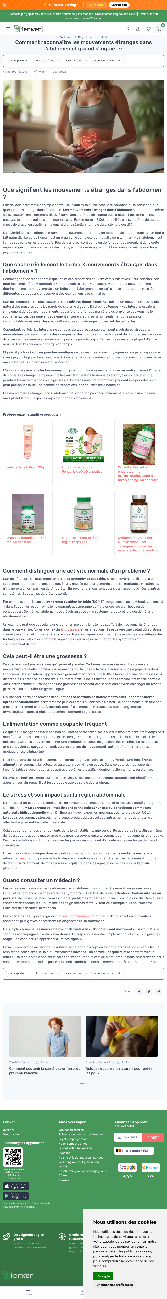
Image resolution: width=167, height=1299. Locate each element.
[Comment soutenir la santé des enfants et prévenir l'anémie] (45, 1036)
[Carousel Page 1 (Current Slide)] (82, 1083)
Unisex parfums (72, 60)
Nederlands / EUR (135, 1151)
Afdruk (63, 1175)
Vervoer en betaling (71, 1130)
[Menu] (8, 28)
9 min (42, 72)
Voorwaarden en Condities (75, 1148)
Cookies (64, 1180)
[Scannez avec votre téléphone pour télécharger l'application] (14, 1157)
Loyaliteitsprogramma (73, 1139)
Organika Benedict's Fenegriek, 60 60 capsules (82, 469)
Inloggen (153, 1137)
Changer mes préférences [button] (115, 1284)
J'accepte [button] (103, 1276)
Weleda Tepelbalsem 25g (25, 467)
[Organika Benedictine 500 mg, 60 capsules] (28, 512)
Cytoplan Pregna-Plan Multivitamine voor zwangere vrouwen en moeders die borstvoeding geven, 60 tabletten (138, 544)
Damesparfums (18, 60)
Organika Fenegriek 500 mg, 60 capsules (80, 540)
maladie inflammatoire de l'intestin (82, 916)
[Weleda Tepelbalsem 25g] (28, 442)
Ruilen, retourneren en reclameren (81, 1134)
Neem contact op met (73, 1143)
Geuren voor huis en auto (106, 60)
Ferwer (68, 37)
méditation (28, 858)
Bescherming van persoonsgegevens (83, 1171)
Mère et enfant (98, 37)
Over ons (8, 1130)
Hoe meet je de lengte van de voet (81, 1157)
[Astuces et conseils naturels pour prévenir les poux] (122, 1036)
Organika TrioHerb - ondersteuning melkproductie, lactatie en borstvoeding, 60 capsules (138, 473)
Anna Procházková (15, 72)
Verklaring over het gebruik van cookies (79, 1164)
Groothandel (11, 1134)
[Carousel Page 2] (86, 1083)
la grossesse (70, 629)
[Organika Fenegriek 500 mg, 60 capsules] (83, 512)
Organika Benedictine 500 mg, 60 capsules (26, 540)
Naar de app (119, 4)
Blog (81, 37)
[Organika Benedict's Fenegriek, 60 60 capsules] (83, 442)
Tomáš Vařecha (19, 1062)
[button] (16, 1186)
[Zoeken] (127, 29)
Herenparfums (45, 60)
